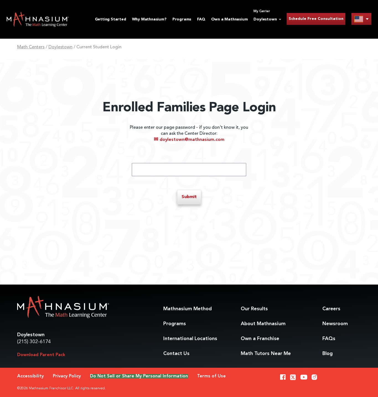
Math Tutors (266, 353)
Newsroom (335, 323)
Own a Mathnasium (229, 19)
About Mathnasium (263, 323)
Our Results (254, 308)
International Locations (190, 338)
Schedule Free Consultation (316, 19)
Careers (331, 308)
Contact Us (176, 353)
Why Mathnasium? (149, 19)
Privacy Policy (67, 376)
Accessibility (30, 376)
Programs (181, 19)
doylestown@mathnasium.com (189, 140)
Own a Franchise (260, 338)
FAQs (328, 338)
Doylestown (60, 47)
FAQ (201, 19)
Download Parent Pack (41, 355)
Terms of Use (211, 376)
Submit (189, 197)
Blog (327, 353)
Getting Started (110, 19)
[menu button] (361, 19)
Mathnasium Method (187, 308)
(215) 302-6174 (34, 341)
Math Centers (31, 47)
